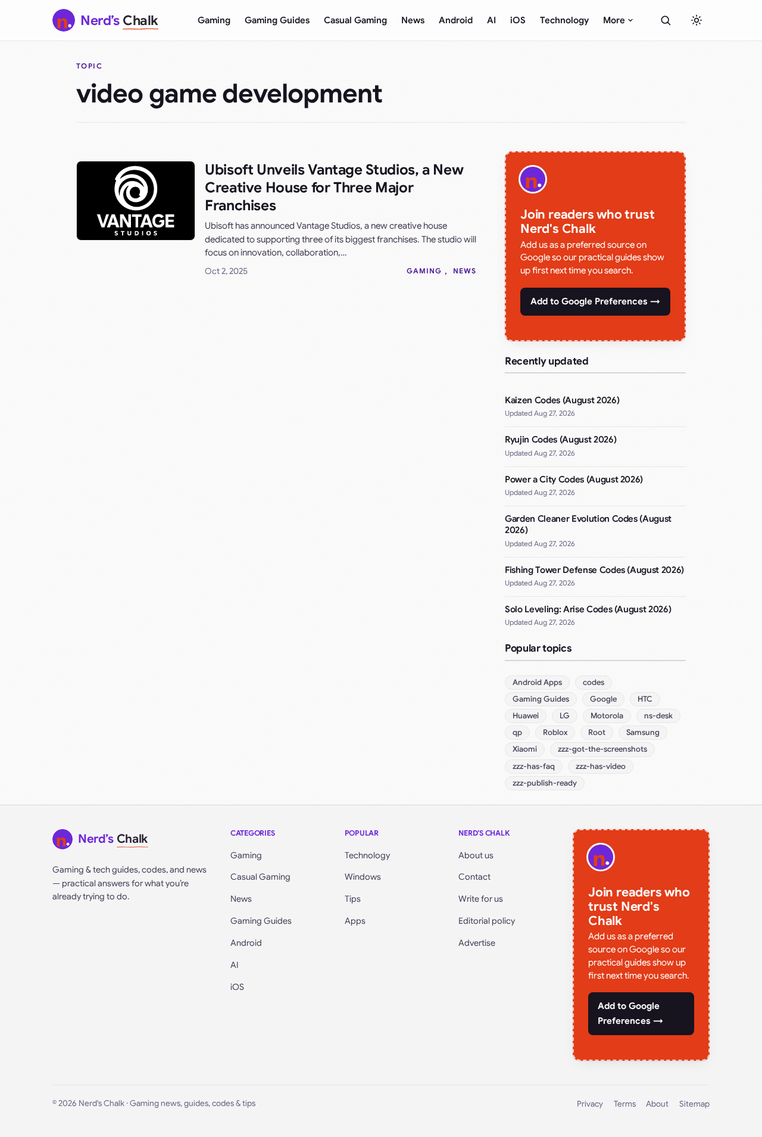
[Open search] (665, 20)
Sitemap (694, 1104)
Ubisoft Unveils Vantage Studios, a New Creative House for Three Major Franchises (334, 187)
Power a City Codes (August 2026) (574, 479)
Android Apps (537, 682)
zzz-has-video (601, 766)
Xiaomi (525, 749)
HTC (645, 699)
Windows (363, 876)
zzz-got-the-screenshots (602, 749)
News (412, 20)
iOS (518, 20)
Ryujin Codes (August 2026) (560, 439)
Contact (474, 876)
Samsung (643, 732)
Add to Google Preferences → (595, 301)
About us (476, 855)
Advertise (476, 942)
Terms (625, 1104)
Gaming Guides (277, 20)
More (614, 20)
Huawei (526, 716)
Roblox (555, 732)
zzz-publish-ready (545, 783)
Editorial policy (486, 920)
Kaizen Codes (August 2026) (562, 400)
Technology (564, 20)
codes (593, 682)
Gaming (214, 20)
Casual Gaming (355, 20)
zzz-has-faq (534, 766)
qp (517, 732)
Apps (355, 920)
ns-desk (658, 716)
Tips (353, 898)
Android (456, 20)
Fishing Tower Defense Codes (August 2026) (594, 570)
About (657, 1104)
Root (596, 732)
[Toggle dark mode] (696, 20)
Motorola (607, 716)
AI (491, 20)
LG (565, 716)
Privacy (590, 1104)
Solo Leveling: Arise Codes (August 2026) (588, 609)
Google (603, 699)
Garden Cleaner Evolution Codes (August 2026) (588, 524)
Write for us (480, 898)
